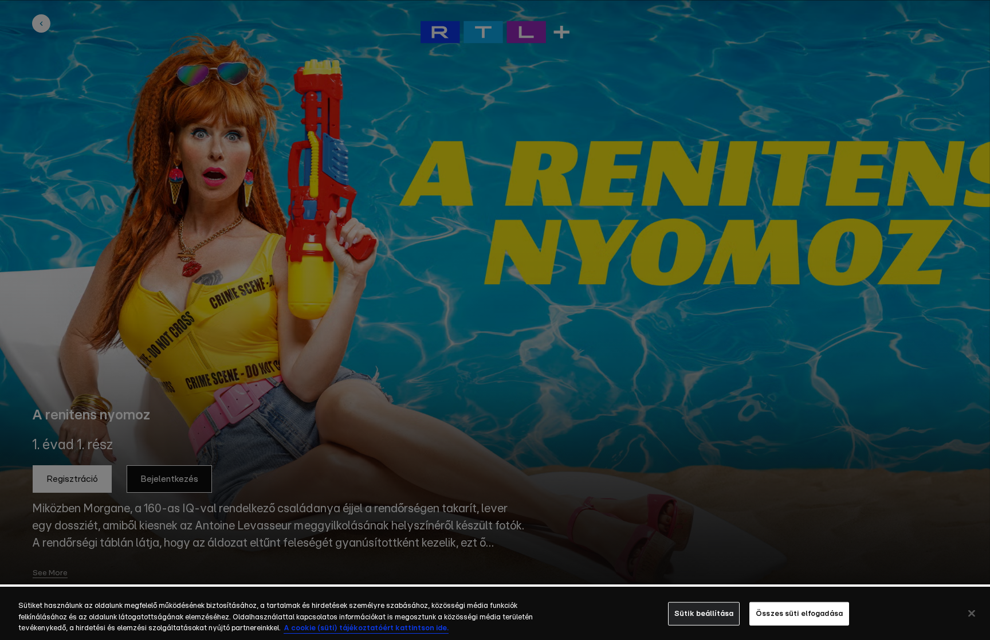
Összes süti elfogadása (799, 613)
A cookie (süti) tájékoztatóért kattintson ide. (366, 628)
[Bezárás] (971, 613)
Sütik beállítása (703, 613)
